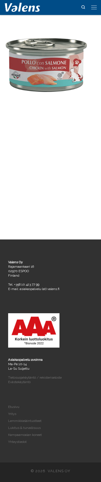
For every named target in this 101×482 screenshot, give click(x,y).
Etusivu (13, 407)
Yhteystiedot (17, 442)
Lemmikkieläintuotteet (25, 421)
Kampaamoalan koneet (25, 435)
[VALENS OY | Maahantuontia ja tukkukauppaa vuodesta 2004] (22, 7)
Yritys (12, 414)
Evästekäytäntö (19, 382)
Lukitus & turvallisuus (24, 428)
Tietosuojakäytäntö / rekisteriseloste (35, 377)
